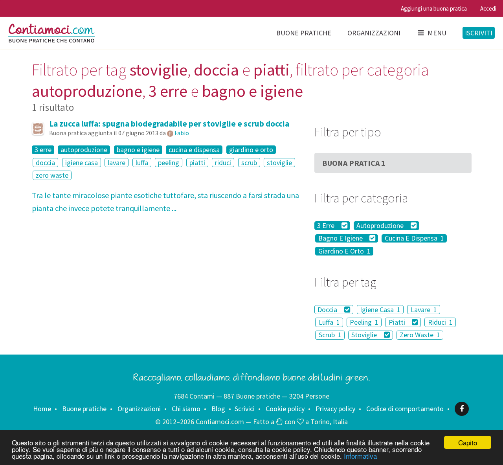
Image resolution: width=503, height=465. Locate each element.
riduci (223, 162)
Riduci (440, 322)
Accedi (488, 8)
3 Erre (326, 225)
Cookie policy (285, 408)
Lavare (424, 309)
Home (42, 408)
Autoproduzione (380, 225)
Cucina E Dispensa (414, 238)
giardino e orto (251, 149)
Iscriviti (478, 32)
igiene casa (81, 162)
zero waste (52, 175)
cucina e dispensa (194, 149)
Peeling (364, 322)
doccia (45, 162)
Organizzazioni (373, 32)
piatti (197, 162)
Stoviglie (364, 335)
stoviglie (279, 162)
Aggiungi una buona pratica (434, 8)
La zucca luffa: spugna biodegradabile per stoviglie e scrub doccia (169, 123)
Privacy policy (335, 408)
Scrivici (245, 408)
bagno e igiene (138, 149)
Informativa (360, 456)
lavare (116, 162)
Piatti (398, 322)
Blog (218, 408)
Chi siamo (186, 408)
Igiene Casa (380, 309)
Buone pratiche (303, 32)
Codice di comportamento (405, 408)
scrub (249, 162)
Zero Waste (420, 335)
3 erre (43, 149)
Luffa (329, 322)
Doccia (328, 309)
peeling (168, 162)
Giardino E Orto (344, 251)
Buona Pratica (354, 163)
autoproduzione (84, 149)
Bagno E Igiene (341, 238)
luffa (142, 162)
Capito (467, 442)
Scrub (330, 335)
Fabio (181, 133)
